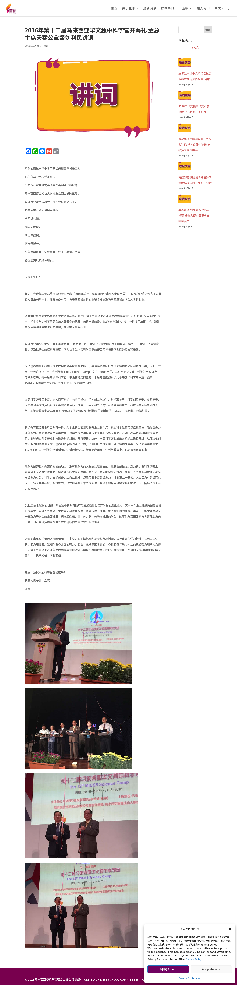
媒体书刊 (167, 8)
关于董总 (128, 8)
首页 (114, 8)
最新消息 (149, 8)
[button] (230, 929)
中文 (217, 8)
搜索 (207, 30)
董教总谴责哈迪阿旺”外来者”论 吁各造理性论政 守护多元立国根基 (195, 144)
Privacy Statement (190, 978)
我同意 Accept (168, 969)
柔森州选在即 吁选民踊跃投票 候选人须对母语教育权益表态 (194, 215)
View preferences (211, 969)
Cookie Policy (194, 959)
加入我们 (203, 8)
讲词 (46, 46)
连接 (185, 8)
